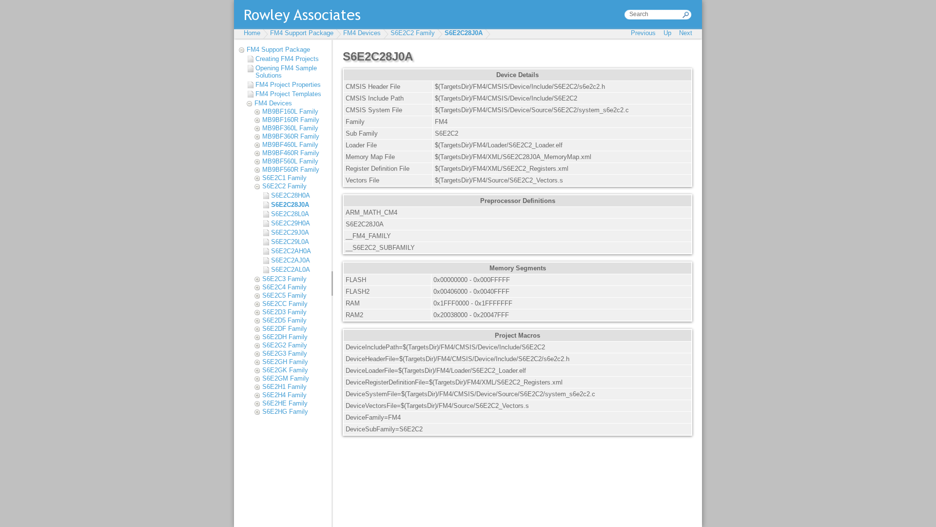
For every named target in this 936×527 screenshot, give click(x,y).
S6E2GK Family (285, 370)
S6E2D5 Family (284, 320)
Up (667, 33)
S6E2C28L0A (290, 214)
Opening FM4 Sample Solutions (286, 71)
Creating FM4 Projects (287, 58)
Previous (643, 33)
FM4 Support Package (301, 33)
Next (685, 33)
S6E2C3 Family (284, 279)
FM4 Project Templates (288, 94)
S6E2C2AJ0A (290, 260)
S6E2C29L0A (290, 241)
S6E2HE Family (285, 403)
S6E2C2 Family (412, 33)
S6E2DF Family (284, 328)
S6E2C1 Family (284, 178)
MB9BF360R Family (290, 136)
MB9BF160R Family (290, 119)
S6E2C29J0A (290, 232)
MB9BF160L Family (290, 111)
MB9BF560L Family (290, 161)
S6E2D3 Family (284, 312)
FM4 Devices (362, 33)
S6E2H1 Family (284, 386)
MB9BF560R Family (290, 169)
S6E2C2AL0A (290, 269)
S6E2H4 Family (284, 395)
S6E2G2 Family (284, 345)
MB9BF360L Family (290, 128)
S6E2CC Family (285, 303)
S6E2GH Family (285, 361)
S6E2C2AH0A (291, 251)
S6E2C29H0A (290, 223)
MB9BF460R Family (290, 153)
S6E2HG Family (285, 411)
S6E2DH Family (285, 337)
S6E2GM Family (285, 378)
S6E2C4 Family (284, 287)
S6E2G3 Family (284, 353)
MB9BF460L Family (290, 144)
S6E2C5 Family (284, 295)
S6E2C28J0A (464, 33)
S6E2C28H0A (290, 195)
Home (252, 33)
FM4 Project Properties (288, 84)
